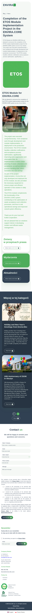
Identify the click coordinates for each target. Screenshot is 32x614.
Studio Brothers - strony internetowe (16, 608)
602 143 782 (4, 569)
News (8, 13)
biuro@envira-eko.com (6, 512)
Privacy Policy (15, 481)
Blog (4, 13)
